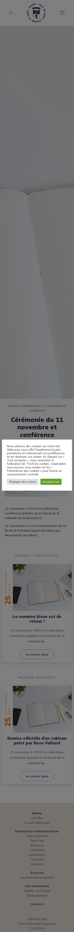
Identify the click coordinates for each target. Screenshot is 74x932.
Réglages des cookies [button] (22, 481)
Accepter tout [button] (51, 481)
